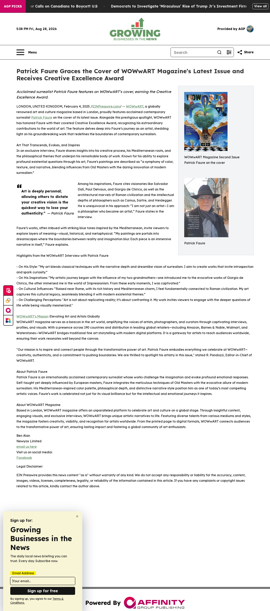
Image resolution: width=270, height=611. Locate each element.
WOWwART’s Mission (32, 316)
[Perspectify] (8, 301)
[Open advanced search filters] (229, 52)
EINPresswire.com (106, 106)
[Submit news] (8, 291)
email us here (26, 447)
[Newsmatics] (8, 320)
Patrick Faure (41, 117)
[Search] (219, 52)
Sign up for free (42, 590)
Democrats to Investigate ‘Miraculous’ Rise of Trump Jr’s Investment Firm (179, 6)
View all (260, 6)
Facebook (24, 458)
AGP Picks (13, 6)
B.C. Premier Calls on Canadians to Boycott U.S (54, 6)
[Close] (77, 516)
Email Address (23, 573)
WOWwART (134, 106)
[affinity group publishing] (8, 310)
